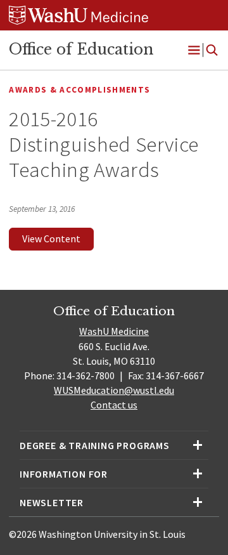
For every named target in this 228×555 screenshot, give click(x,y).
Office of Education (81, 49)
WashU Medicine (114, 331)
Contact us (114, 404)
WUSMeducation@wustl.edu (114, 390)
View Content (51, 238)
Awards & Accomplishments (79, 90)
